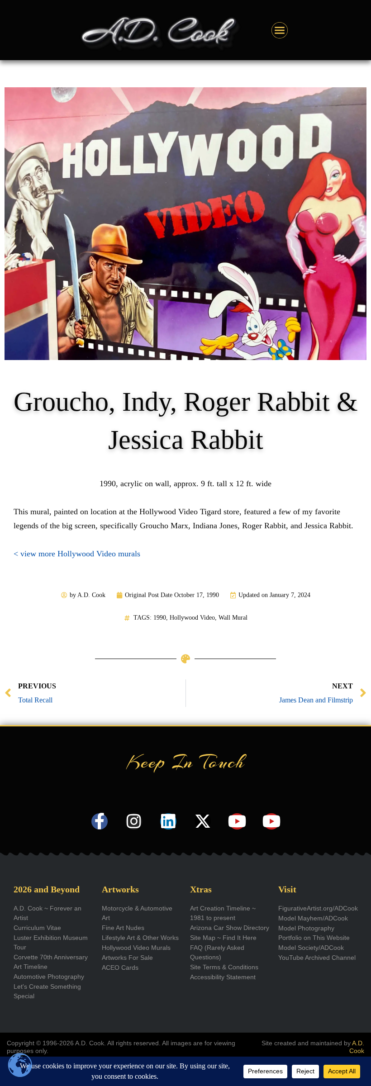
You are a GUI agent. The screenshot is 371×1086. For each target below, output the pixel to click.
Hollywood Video (192, 617)
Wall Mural (233, 617)
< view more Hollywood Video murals (77, 553)
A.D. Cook (356, 1046)
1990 (159, 617)
